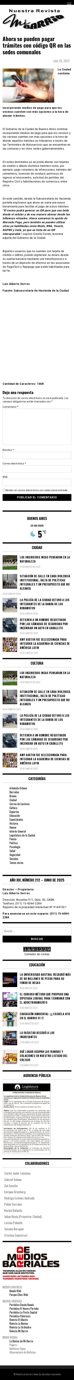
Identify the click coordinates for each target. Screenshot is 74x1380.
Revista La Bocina (18, 1323)
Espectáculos (16, 819)
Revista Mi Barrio (18, 1331)
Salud (12, 851)
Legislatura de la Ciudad (22, 835)
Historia (13, 823)
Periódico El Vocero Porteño (24, 1309)
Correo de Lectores (19, 804)
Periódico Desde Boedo (21, 1305)
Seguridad (14, 855)
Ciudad (13, 800)
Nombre (8, 450)
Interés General (17, 831)
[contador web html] (37, 950)
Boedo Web (15, 1291)
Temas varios (16, 863)
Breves (13, 796)
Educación (14, 816)
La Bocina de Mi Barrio (21, 1341)
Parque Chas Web (18, 1295)
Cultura (13, 808)
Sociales (13, 859)
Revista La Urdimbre (20, 1327)
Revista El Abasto (18, 1320)
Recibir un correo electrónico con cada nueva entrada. (37, 490)
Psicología (14, 847)
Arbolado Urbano (18, 788)
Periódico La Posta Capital (23, 1312)
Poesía (12, 839)
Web (5, 477)
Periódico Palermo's (19, 1316)
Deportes (14, 812)
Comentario (10, 406)
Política (13, 843)
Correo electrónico (14, 463)
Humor (13, 827)
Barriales (14, 792)
